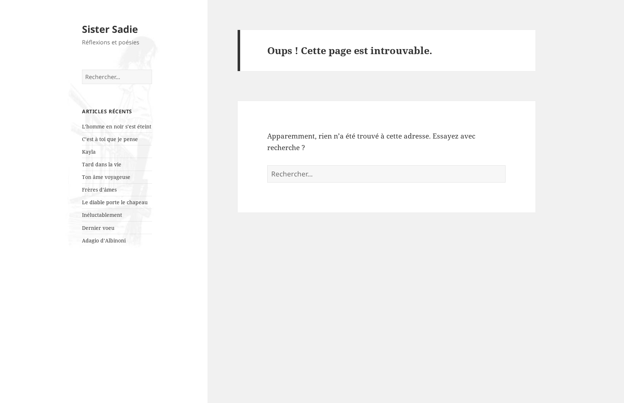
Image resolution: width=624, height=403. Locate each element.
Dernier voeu (98, 227)
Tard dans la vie (101, 164)
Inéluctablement (102, 214)
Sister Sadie (110, 29)
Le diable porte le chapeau (115, 202)
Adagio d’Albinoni (104, 240)
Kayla (89, 151)
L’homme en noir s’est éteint (116, 126)
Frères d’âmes (99, 189)
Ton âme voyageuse (106, 177)
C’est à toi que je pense (110, 139)
